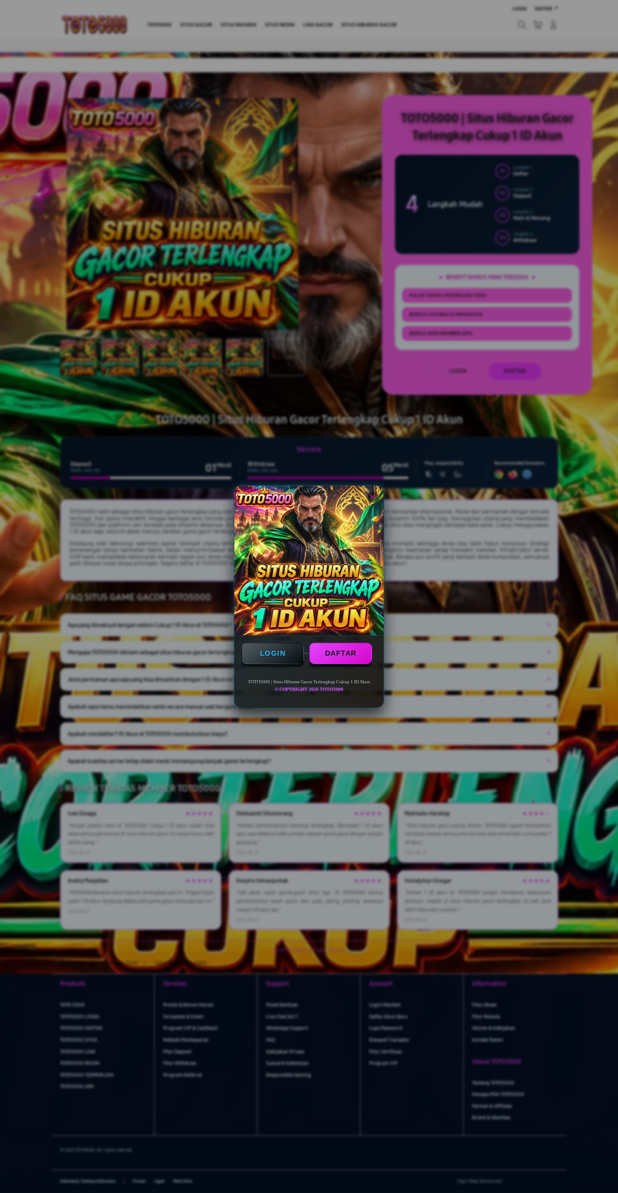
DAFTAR (341, 653)
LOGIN (273, 653)
